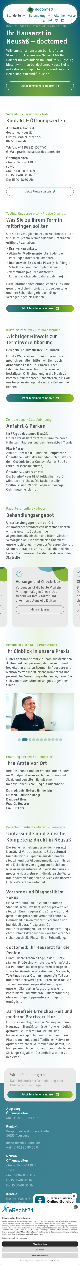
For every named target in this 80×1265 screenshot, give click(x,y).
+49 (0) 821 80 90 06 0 (22, 1147)
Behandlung (37, 15)
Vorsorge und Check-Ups (38, 581)
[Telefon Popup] (43, 20)
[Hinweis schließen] (74, 1196)
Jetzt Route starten (38, 191)
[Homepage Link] (40, 10)
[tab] (19, 739)
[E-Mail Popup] (50, 20)
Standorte (14, 15)
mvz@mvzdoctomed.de (23, 1143)
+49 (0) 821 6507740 (32, 147)
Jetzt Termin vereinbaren (38, 85)
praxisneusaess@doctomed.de (38, 152)
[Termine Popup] (62, 20)
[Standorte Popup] (56, 20)
